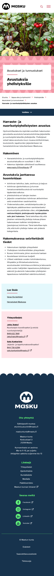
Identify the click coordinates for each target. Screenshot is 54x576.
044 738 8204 (13, 347)
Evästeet (26, 547)
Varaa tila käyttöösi (15, 297)
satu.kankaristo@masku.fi (18, 350)
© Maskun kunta (26, 540)
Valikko (25, 112)
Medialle (26, 479)
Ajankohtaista (26, 471)
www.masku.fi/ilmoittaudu (18, 167)
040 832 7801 (13, 333)
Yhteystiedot (26, 467)
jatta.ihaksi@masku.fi (16, 336)
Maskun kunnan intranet (25, 487)
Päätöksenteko (26, 483)
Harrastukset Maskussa (16, 302)
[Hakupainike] (41, 6)
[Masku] (13, 6)
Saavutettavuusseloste (27, 554)
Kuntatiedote (26, 475)
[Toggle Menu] (49, 6)
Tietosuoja (26, 561)
